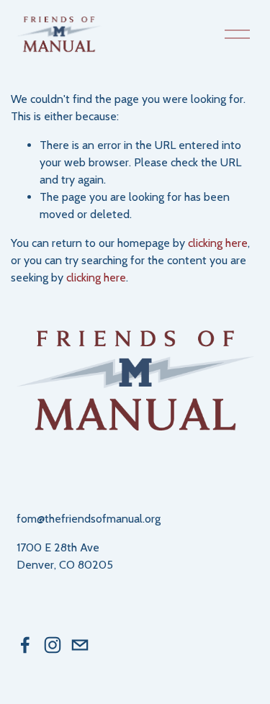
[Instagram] (52, 645)
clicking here (218, 243)
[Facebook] (25, 645)
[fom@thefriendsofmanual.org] (80, 645)
